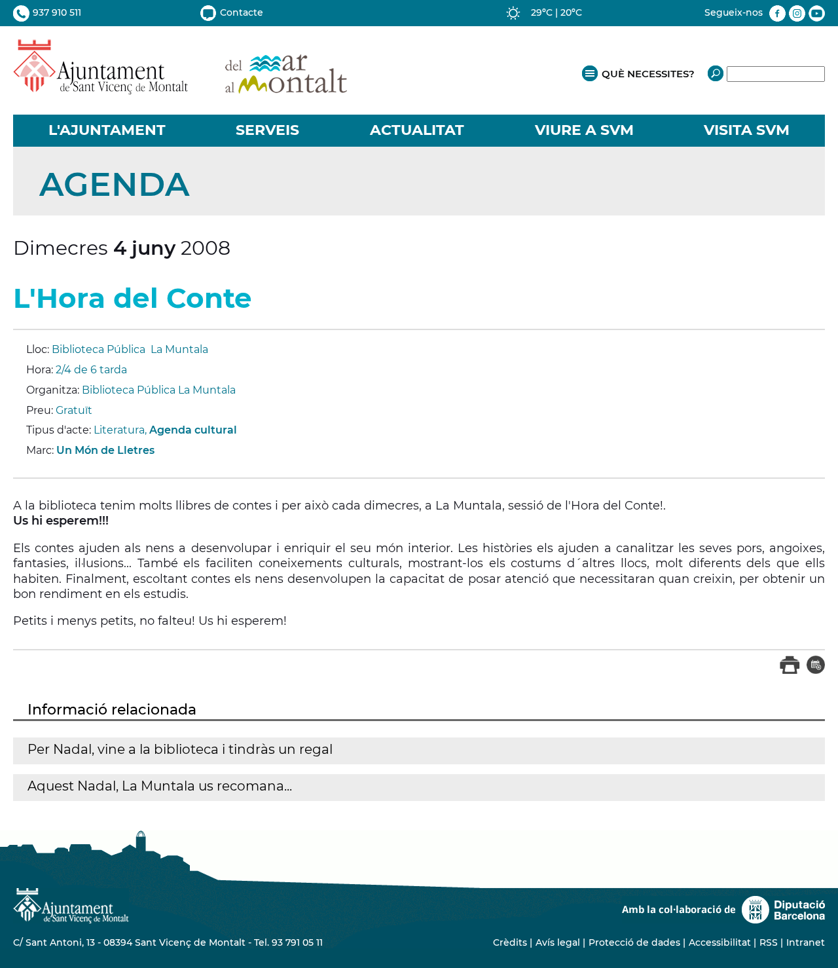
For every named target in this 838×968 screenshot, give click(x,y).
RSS (768, 942)
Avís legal (558, 942)
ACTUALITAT (417, 130)
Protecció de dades (634, 942)
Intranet (805, 942)
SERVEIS (267, 130)
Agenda (114, 184)
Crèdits (510, 942)
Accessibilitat (720, 942)
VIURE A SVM (584, 130)
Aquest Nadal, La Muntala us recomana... (159, 786)
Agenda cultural (193, 430)
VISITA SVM (747, 130)
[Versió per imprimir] (790, 671)
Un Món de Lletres (105, 450)
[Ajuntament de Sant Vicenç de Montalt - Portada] (180, 87)
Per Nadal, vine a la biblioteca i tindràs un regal (180, 749)
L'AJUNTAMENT (107, 130)
